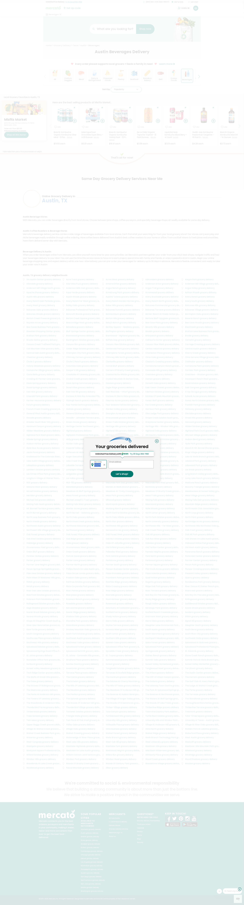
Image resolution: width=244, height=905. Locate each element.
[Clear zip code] (104, 464)
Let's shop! (122, 474)
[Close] (157, 441)
